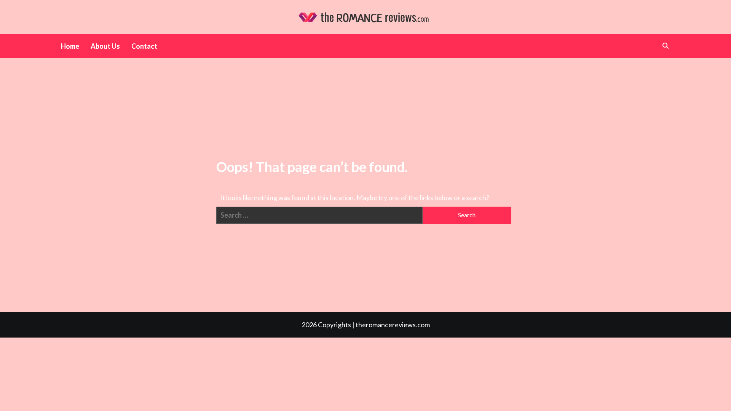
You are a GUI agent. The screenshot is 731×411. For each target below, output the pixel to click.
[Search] (665, 45)
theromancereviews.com (393, 324)
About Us (105, 46)
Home (70, 46)
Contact (144, 46)
